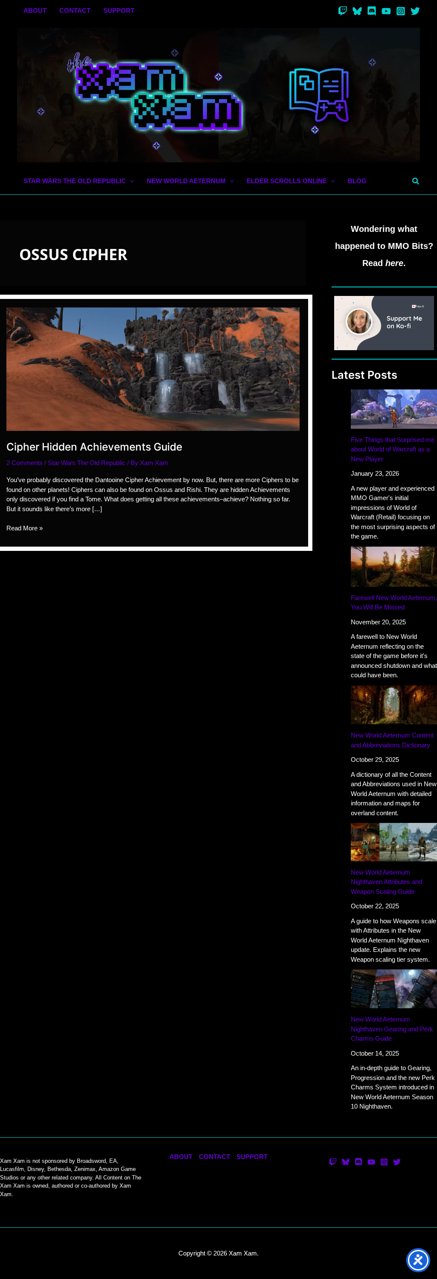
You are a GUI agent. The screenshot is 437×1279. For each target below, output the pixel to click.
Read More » (24, 528)
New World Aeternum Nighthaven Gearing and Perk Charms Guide (392, 1029)
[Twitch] (342, 11)
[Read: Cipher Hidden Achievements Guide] (153, 368)
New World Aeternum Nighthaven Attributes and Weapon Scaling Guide (386, 882)
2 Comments (24, 462)
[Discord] (371, 11)
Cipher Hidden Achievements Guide (94, 446)
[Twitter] (415, 11)
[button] (130, 181)
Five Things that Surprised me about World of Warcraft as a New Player (392, 449)
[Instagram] (400, 11)
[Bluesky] (357, 11)
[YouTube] (386, 11)
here (394, 263)
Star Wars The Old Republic (86, 462)
